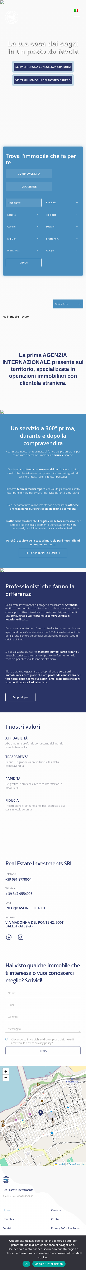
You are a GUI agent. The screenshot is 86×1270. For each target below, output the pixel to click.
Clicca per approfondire (43, 553)
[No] (81, 1253)
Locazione (29, 186)
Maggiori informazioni (48, 1263)
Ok (26, 1263)
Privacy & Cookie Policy (65, 1228)
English (59, 28)
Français (60, 37)
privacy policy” (44, 1043)
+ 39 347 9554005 (18, 893)
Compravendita (29, 173)
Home (6, 1210)
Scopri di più (20, 697)
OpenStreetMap (77, 1164)
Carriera (56, 1210)
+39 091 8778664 (18, 879)
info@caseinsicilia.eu (25, 908)
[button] (40, 1113)
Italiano (76, 10)
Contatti (56, 1219)
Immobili (8, 1219)
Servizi (7, 1228)
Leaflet (61, 1164)
